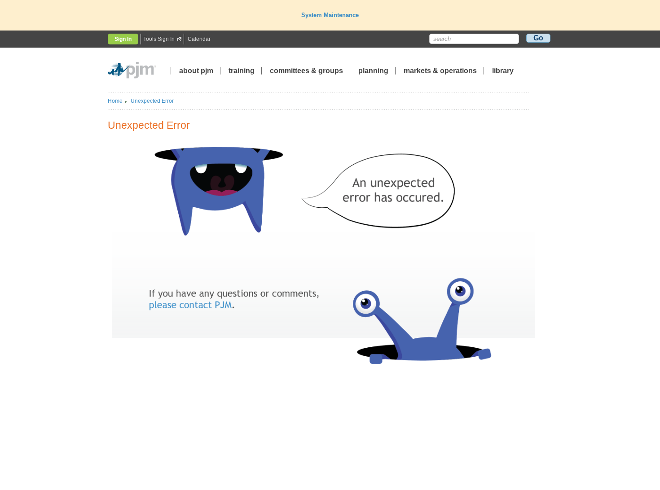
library (503, 70)
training (242, 70)
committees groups (306, 70)
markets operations (440, 70)
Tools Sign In (159, 39)
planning (373, 70)
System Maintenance (330, 15)
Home (115, 101)
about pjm (196, 70)
